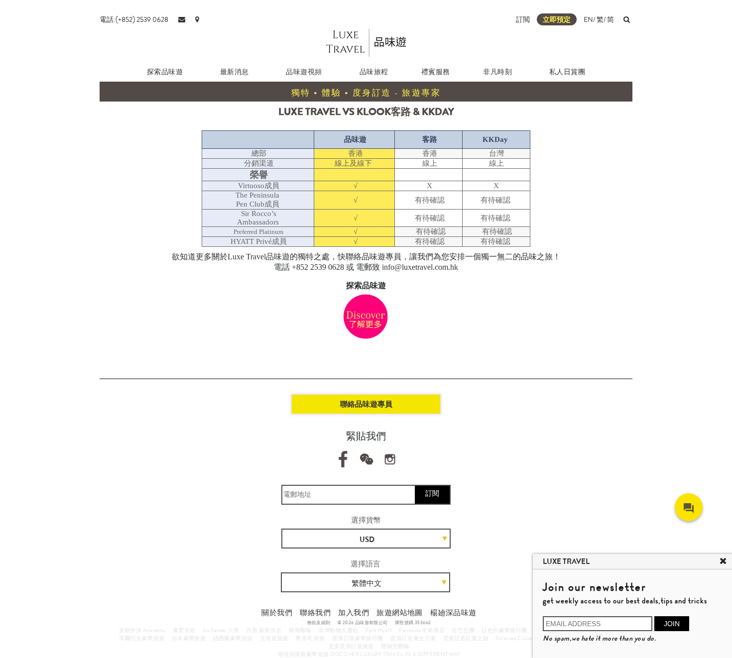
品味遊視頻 (304, 72)
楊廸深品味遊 (453, 612)
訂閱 (432, 493)
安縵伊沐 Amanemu (142, 630)
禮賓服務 (435, 72)
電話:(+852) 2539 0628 (134, 19)
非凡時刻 (497, 72)
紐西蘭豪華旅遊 (233, 638)
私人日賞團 (567, 72)
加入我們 (353, 612)
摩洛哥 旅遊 (310, 638)
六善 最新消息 (263, 630)
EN (588, 19)
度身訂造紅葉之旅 (465, 638)
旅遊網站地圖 (399, 612)
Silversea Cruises (515, 638)
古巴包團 (463, 630)
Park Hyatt (379, 630)
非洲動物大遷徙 (339, 630)
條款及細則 (319, 623)
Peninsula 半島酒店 (422, 630)
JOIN (672, 624)
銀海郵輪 (300, 630)
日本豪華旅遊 (189, 638)
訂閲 (523, 19)
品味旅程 (374, 72)
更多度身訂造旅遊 (351, 646)
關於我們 (276, 612)
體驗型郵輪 (395, 646)
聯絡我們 (315, 612)
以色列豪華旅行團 (504, 630)
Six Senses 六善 (221, 630)
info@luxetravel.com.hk (420, 267)
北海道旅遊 (274, 638)
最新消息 (234, 72)
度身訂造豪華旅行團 (357, 638)
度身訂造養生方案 (413, 638)
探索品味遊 (165, 72)
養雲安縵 (184, 630)
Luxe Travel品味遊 (259, 256)
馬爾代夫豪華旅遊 (141, 638)
